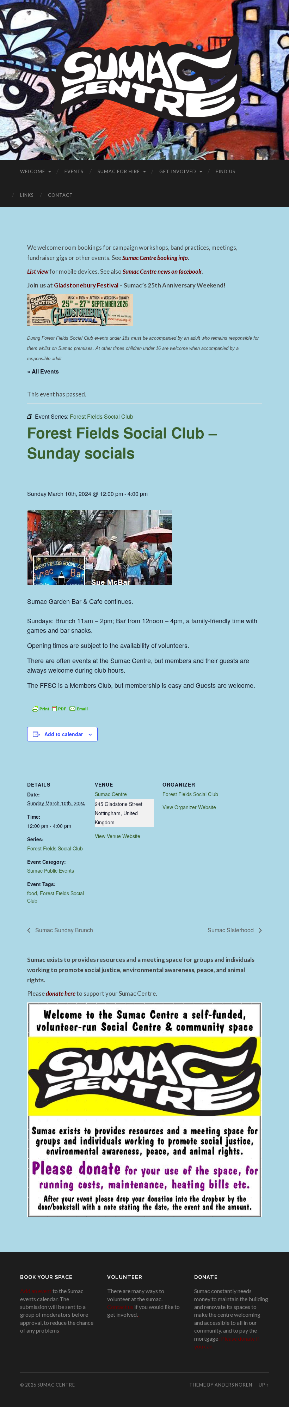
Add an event (35, 1290)
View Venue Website (117, 835)
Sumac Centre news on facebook (162, 271)
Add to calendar (63, 734)
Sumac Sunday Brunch (63, 930)
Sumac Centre (111, 793)
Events (74, 171)
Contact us (120, 1306)
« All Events (43, 371)
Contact (60, 195)
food (32, 893)
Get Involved (177, 171)
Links (27, 195)
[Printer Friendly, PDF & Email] (60, 708)
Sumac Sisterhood (231, 930)
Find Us (225, 171)
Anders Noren (233, 1385)
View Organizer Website (189, 807)
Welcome (32, 171)
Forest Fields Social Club (55, 848)
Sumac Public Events (50, 870)
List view (37, 271)
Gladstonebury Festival (86, 285)
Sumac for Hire (119, 171)
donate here (60, 993)
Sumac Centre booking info (155, 257)
